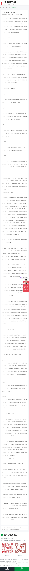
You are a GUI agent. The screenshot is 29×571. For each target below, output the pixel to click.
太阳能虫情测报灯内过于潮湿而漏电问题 (14, 527)
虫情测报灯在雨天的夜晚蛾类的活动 (13, 529)
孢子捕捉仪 (8, 561)
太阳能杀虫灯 (14, 559)
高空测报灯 (2, 561)
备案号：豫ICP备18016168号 (17, 565)
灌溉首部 (26, 559)
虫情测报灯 (7, 559)
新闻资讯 (8, 7)
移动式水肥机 (20, 559)
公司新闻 (14, 7)
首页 (3, 7)
